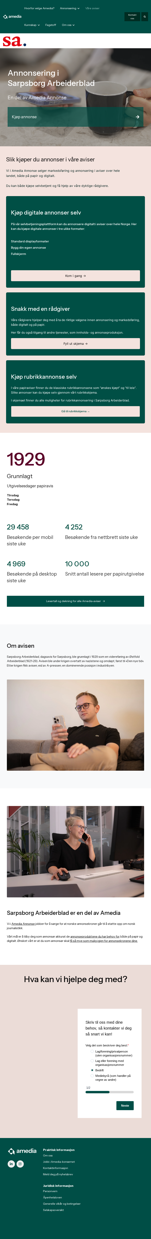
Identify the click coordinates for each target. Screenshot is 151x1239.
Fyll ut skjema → (76, 344)
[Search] (144, 16)
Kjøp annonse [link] (24, 117)
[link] (12, 16)
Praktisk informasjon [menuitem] (59, 1150)
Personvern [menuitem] (50, 1191)
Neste (125, 1105)
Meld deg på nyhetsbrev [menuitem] (58, 1174)
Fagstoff (50, 25)
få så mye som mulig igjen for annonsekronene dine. (104, 941)
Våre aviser (92, 8)
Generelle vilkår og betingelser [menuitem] (62, 1203)
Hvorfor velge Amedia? (39, 8)
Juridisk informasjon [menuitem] (58, 1186)
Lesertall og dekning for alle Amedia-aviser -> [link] (75, 601)
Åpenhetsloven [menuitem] (52, 1197)
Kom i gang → (75, 276)
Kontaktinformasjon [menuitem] (55, 1168)
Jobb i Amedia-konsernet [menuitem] (59, 1161)
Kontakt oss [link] (132, 16)
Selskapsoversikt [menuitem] (53, 1210)
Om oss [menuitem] (47, 1155)
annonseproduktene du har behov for (94, 936)
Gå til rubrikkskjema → (75, 411)
